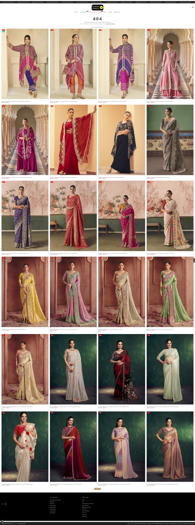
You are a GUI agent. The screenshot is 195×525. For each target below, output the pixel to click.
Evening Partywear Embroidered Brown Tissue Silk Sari (158, 177)
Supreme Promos (14, 523)
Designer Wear (85, 12)
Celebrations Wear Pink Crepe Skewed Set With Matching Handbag (16, 101)
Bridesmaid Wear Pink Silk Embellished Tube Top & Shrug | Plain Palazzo (17, 177)
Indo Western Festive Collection (55, 500)
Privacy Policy (84, 514)
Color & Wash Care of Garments (88, 503)
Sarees (105, 12)
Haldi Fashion (52, 503)
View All (97, 488)
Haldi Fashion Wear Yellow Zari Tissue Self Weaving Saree (14, 329)
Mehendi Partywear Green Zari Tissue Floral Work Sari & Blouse (160, 329)
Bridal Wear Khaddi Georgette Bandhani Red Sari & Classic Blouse (64, 253)
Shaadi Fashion (52, 512)
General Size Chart (85, 505)
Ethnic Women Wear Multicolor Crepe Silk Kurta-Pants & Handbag (112, 101)
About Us (83, 500)
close (194, 2)
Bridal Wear (100, 12)
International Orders (85, 510)
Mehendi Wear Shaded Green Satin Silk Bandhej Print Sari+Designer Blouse (163, 406)
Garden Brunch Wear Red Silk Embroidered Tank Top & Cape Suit (63, 177)
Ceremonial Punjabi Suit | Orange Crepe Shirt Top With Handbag (63, 101)
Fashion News (84, 516)
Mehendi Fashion (53, 505)
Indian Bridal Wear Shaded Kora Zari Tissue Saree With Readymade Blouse (162, 484)
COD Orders (84, 509)
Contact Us (84, 512)
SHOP (77, 12)
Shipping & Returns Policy (86, 507)
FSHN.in (24, 523)
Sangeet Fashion (53, 507)
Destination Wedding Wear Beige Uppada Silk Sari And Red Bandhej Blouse (17, 484)
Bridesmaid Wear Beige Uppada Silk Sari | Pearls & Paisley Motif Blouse (65, 406)
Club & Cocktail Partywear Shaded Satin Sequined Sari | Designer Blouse (113, 406)
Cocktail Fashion (53, 509)
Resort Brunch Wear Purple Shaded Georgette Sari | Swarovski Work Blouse (114, 484)
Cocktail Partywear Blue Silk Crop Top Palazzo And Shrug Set (111, 177)
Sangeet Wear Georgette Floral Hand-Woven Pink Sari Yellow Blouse (112, 253)
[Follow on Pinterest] (5, 504)
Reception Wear (53, 510)
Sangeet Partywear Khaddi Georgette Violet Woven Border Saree (15, 253)
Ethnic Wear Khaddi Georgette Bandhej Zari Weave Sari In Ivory (160, 253)
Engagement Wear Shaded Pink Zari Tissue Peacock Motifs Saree (64, 329)
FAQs (83, 501)
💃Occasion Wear (92, 12)
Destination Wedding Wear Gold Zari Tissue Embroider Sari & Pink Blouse (17, 406)
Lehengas (110, 12)
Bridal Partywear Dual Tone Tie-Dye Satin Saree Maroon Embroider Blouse (66, 484)
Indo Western (118, 12)
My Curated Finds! (110, 23)
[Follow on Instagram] (3, 504)
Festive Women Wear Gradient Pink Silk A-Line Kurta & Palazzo (160, 101)
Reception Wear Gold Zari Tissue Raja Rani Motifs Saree (110, 329)
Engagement (52, 501)
